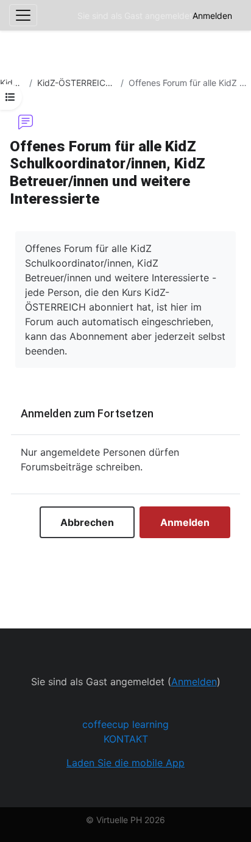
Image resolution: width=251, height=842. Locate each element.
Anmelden (212, 15)
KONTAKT (126, 739)
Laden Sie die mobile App (125, 763)
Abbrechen (87, 522)
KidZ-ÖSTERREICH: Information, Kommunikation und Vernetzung (76, 82)
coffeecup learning (125, 724)
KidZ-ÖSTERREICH (12, 82)
